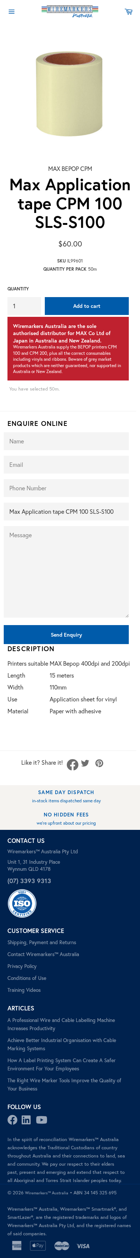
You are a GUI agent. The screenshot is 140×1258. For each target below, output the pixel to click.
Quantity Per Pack (65, 269)
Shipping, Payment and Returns (41, 942)
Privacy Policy (22, 966)
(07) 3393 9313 (29, 880)
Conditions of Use (26, 978)
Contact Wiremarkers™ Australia (43, 954)
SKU (61, 261)
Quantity (18, 289)
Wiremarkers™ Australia (46, 1192)
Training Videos (24, 990)
